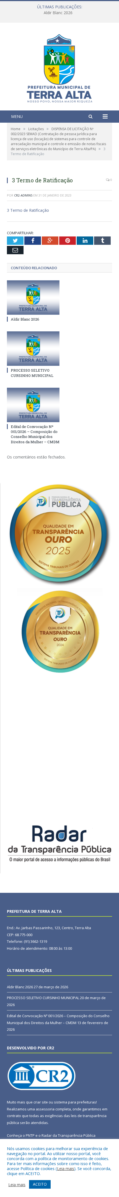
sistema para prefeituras (75, 1102)
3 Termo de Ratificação (28, 210)
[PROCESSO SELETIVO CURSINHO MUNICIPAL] (33, 348)
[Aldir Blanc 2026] (33, 297)
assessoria (45, 1109)
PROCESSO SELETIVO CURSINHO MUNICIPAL (58, 12)
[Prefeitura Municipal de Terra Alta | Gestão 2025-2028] (59, 67)
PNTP (30, 1135)
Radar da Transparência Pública (68, 1135)
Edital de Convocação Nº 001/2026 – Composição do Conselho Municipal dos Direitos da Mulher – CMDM (35, 434)
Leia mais (65, 1168)
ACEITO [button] (40, 1184)
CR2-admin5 (23, 195)
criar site (40, 1102)
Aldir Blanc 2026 (25, 319)
